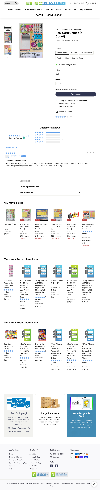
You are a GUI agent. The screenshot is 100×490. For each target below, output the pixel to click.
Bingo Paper (14, 9)
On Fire (74, 53)
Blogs (11, 454)
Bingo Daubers (33, 9)
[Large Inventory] (50, 403)
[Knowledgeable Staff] (81, 403)
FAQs (11, 469)
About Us (32, 454)
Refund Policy (34, 460)
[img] (10, 153)
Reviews (12, 466)
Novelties (70, 9)
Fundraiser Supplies (16, 460)
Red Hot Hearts (86, 53)
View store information (66, 106)
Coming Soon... (55, 15)
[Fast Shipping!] (18, 403)
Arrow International (62, 40)
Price (57, 70)
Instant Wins (53, 9)
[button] (60, 117)
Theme (58, 49)
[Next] (8, 56)
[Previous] (8, 24)
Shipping (58, 89)
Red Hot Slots (77, 58)
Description (25, 181)
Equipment (86, 9)
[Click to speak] (94, 484)
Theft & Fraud (34, 466)
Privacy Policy (34, 457)
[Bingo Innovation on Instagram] (51, 466)
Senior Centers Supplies (18, 463)
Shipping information (29, 187)
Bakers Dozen (62, 53)
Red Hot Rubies (63, 58)
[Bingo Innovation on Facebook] (56, 466)
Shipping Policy (35, 463)
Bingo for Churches (16, 457)
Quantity (58, 80)
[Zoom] (31, 40)
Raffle (39, 15)
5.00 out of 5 (24, 136)
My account (33, 469)
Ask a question (26, 192)
